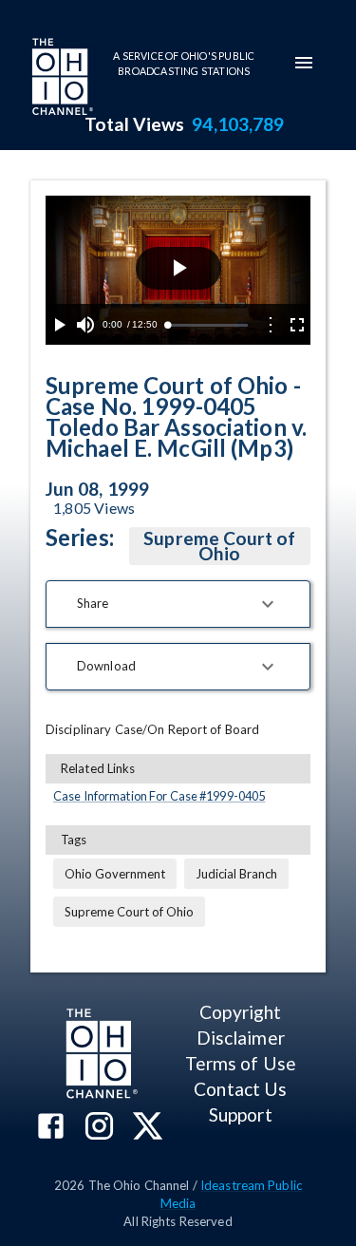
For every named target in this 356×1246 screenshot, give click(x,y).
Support (240, 1114)
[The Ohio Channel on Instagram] (99, 1127)
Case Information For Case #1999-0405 (159, 795)
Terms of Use (240, 1063)
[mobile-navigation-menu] (304, 63)
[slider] (207, 325)
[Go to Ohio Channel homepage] (60, 78)
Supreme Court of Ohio (219, 545)
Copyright (240, 1012)
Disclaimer (241, 1038)
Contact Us (240, 1089)
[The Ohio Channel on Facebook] (50, 1127)
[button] (178, 604)
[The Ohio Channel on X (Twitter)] (147, 1127)
